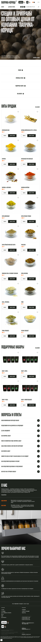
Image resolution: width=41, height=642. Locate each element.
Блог (2, 614)
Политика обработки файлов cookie (7, 633)
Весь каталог (37, 107)
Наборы (24, 612)
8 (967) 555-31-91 (26, 618)
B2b (2, 616)
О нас (2, 609)
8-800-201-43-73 (26, 619)
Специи (24, 609)
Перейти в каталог (36, 57)
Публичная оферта (4, 634)
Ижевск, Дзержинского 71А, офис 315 (28, 623)
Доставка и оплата (6, 612)
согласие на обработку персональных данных (27, 637)
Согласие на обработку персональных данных (9, 632)
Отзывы (3, 611)
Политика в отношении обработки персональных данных (7, 630)
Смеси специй (25, 611)
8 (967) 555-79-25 (26, 617)
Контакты (3, 617)
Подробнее (3, 494)
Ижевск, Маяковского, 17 (26, 629)
